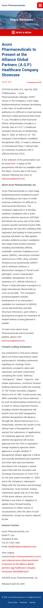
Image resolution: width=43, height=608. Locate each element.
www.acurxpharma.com (13, 178)
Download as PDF (34, 82)
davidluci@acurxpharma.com (22, 546)
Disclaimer (23, 602)
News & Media (23, 32)
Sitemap (32, 602)
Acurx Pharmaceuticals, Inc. (17, 597)
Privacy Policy (12, 602)
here (13, 163)
